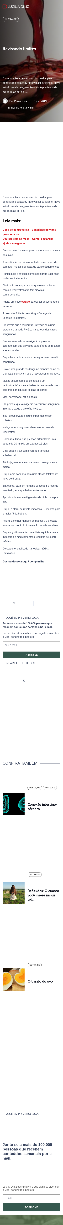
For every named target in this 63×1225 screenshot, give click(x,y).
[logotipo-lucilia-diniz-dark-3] (16, 7)
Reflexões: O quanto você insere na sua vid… (43, 895)
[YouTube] (33, 681)
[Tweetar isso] (14, 603)
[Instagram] (6, 681)
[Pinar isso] (30, 603)
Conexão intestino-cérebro (42, 806)
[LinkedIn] (42, 681)
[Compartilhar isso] (6, 603)
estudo (25, 301)
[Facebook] (15, 681)
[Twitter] (24, 681)
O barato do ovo (40, 981)
